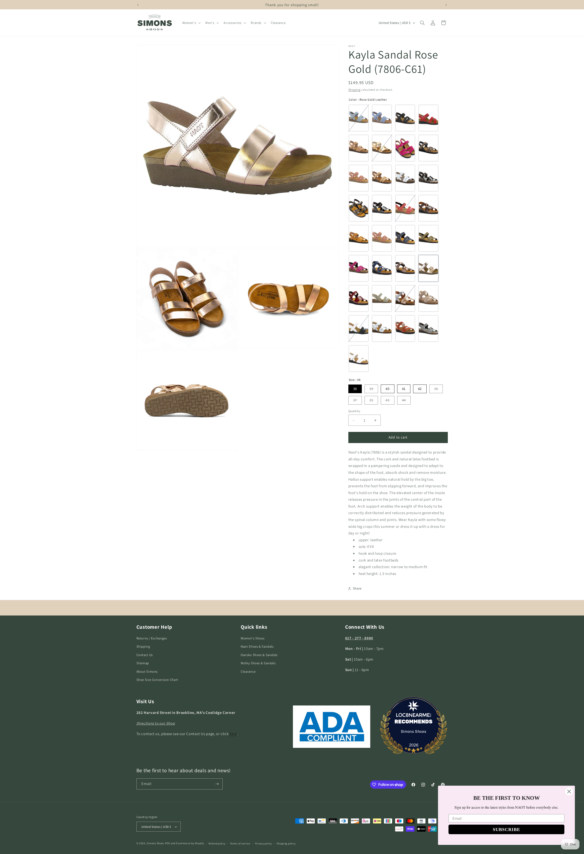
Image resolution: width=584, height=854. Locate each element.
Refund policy (217, 843)
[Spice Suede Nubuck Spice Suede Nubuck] (405, 328)
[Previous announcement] (138, 4)
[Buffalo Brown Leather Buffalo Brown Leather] (428, 208)
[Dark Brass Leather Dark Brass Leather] (382, 148)
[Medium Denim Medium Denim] (382, 118)
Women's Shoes (252, 638)
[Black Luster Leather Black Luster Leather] (428, 178)
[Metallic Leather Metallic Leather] (358, 208)
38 (355, 388)
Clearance (248, 671)
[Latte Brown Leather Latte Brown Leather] (358, 178)
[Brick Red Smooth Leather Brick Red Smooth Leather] (405, 208)
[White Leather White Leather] (358, 358)
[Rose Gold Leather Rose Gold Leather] (428, 268)
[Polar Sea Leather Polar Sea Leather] (382, 268)
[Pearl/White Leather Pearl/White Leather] (382, 328)
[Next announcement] (446, 4)
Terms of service (240, 843)
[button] (190, 23)
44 (404, 400)
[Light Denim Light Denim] (358, 118)
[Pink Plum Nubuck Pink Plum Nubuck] (358, 268)
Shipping (354, 90)
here (233, 733)
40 (387, 388)
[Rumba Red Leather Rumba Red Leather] (358, 298)
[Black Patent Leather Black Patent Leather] (382, 208)
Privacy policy (263, 843)
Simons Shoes (413, 731)
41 (404, 388)
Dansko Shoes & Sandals (259, 655)
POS (167, 843)
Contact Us (144, 655)
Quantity (354, 411)
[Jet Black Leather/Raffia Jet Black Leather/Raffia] (428, 148)
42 (420, 388)
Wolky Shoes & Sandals (258, 663)
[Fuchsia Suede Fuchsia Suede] (405, 148)
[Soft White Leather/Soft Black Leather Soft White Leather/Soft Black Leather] (358, 328)
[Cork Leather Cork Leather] (358, 148)
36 (436, 388)
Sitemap (142, 663)
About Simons (147, 671)
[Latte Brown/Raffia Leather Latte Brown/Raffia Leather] (382, 178)
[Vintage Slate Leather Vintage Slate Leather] (428, 328)
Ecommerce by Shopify (190, 843)
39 (371, 388)
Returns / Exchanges (151, 638)
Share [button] (357, 588)
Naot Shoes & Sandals (257, 646)
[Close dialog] (569, 791)
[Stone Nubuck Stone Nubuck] (428, 298)
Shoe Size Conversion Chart (157, 679)
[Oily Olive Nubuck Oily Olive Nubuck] (428, 238)
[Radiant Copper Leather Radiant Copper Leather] (405, 268)
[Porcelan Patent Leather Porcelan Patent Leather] (405, 178)
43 (387, 400)
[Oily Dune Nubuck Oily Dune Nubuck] (358, 238)
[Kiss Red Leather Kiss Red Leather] (428, 118)
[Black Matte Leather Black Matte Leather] (405, 118)
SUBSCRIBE (506, 829)
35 (371, 400)
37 (355, 400)
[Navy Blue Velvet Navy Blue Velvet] (405, 238)
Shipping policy (285, 843)
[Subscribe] (217, 784)
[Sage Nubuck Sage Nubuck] (382, 298)
